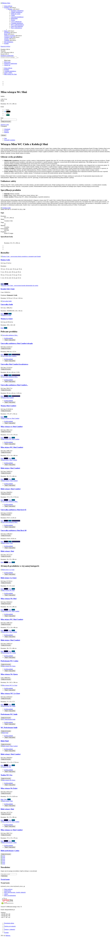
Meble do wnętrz (15, 13)
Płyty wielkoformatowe (17, 24)
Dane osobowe (8, 889)
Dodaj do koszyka (5, 121)
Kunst (5, 34)
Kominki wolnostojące (17, 10)
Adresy (6, 894)
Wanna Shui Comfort (8, 406)
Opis (5, 138)
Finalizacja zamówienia (7, 55)
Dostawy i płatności (9, 929)
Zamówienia (7, 891)
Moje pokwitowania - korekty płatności (15, 892)
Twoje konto (5, 879)
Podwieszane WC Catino (9, 661)
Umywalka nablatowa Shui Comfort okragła (17, 343)
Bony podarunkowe (16, 28)
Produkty (10, 9)
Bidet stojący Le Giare (8, 578)
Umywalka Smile (7, 304)
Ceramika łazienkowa (17, 23)
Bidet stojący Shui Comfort (10, 468)
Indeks (3, 209)
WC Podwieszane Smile (9, 727)
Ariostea (6, 38)
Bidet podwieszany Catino (10, 851)
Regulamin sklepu (9, 923)
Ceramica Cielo (8, 37)
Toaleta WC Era (6, 775)
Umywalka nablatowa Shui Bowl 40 (13, 530)
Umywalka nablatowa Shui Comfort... (14, 385)
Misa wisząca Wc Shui (8, 598)
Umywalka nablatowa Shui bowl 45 (13, 510)
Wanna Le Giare (7, 319)
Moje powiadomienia (10, 895)
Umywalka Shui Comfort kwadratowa (14, 364)
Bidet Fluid (5, 741)
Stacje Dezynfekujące (17, 26)
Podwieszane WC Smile (9, 714)
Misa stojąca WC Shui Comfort (12, 447)
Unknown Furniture (9, 35)
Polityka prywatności (10, 926)
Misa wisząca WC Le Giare (10, 693)
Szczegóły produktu (9, 140)
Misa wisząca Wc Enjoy (9, 788)
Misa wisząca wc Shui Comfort (12, 426)
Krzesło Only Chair (8, 289)
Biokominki (14, 18)
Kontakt (6, 932)
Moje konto (7, 62)
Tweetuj (6, 130)
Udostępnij (7, 129)
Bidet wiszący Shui (7, 551)
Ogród (13, 15)
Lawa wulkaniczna (16, 21)
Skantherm (7, 32)
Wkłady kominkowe (16, 12)
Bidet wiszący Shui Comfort (10, 489)
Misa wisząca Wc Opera (9, 674)
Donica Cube (5, 260)
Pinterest (6, 132)
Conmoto (6, 40)
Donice (13, 20)
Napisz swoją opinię (10, 340)
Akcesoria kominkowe (17, 17)
